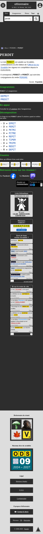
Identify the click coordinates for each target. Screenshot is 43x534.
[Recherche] (36, 18)
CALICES (14, 246)
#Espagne (21, 300)
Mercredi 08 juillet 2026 (17, 276)
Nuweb (26, 529)
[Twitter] (34, 185)
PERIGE (13, 257)
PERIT (12, 126)
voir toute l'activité (28, 281)
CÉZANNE (18, 289)
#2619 (25, 251)
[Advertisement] (21, 33)
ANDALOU (25, 306)
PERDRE (13, 48)
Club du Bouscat (15, 274)
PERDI (36, 164)
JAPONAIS (25, 294)
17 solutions (13, 109)
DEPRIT (5, 96)
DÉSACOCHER (15, 323)
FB (21, 520)
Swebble (13, 245)
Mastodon (27, 520)
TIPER (12, 139)
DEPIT (12, 149)
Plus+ (30, 248)
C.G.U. (21, 490)
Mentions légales (21, 481)
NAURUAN (18, 270)
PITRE (12, 133)
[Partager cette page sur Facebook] (31, 185)
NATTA (20, 240)
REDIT (12, 146)
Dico (6, 48)
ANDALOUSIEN (20, 302)
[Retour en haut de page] (38, 529)
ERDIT (5, 164)
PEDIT (15, 164)
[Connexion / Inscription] (40, 5)
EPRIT (12, 123)
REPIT (12, 136)
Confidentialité (21, 499)
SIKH (16, 315)
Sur (5, 176)
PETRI (12, 130)
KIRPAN (25, 313)
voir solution (22, 230)
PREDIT (5, 99)
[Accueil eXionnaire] (2, 48)
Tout (27, 253)
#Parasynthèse (22, 319)
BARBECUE (18, 327)
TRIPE (12, 143)
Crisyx (13, 251)
